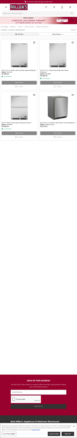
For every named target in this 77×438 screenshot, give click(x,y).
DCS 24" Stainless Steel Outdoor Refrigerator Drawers (16, 123)
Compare (20, 86)
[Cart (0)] (70, 7)
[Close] (74, 426)
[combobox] (57, 34)
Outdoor (20, 26)
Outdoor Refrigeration (42, 26)
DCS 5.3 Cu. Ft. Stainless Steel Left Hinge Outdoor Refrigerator (19, 70)
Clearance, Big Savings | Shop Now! (40, 2)
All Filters (20, 34)
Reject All (68, 434)
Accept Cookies (54, 434)
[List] (46, 7)
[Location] (54, 7)
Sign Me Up (38, 406)
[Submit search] (72, 13)
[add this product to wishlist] (34, 42)
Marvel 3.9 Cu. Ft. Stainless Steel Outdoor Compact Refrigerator (57, 123)
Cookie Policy (35, 430)
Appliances (13, 26)
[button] (6, 7)
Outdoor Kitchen (29, 26)
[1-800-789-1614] (62, 7)
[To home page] (19, 7)
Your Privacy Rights (9, 434)
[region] (38, 430)
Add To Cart (19, 82)
